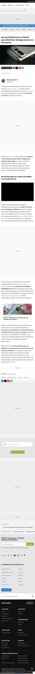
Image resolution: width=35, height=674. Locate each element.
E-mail (22, 68)
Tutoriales (20, 572)
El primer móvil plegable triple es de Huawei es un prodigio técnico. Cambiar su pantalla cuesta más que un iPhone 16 (18, 527)
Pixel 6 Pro (27, 216)
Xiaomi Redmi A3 (30, 531)
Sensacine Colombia (23, 660)
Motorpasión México (23, 663)
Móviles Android (11, 377)
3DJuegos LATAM (22, 656)
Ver (18, 452)
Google (20, 578)
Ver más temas (6, 590)
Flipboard (19, 68)
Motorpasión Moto (22, 635)
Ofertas (24, 29)
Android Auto (5, 584)
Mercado (20, 575)
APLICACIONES (19, 5)
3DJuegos (20, 611)
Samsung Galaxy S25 (18, 531)
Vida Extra (20, 614)
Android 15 (21, 584)
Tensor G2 (29, 91)
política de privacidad (23, 547)
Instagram (18, 555)
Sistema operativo (6, 575)
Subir (28, 603)
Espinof (20, 624)
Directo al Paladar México (8, 663)
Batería (30, 29)
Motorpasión (21, 632)
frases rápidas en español (10, 295)
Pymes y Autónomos (23, 645)
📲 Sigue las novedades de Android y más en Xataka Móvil (16, 25)
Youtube (15, 555)
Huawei (4, 578)
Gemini (12, 29)
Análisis (20, 569)
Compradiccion (6, 647)
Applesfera (4, 616)
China (18, 29)
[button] (12, 80)
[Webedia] (31, 1)
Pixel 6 (21, 216)
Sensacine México (22, 658)
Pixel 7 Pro (16, 89)
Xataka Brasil (5, 658)
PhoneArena (10, 156)
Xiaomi (3, 581)
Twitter (16, 68)
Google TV (5, 29)
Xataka (3, 611)
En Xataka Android (7, 315)
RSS (21, 555)
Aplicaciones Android (7, 572)
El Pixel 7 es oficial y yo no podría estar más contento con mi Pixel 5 (15, 318)
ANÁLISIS (3, 5)
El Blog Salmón (21, 643)
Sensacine (20, 622)
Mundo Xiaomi (5, 620)
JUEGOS (28, 5)
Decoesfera (5, 645)
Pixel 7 (9, 89)
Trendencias (5, 643)
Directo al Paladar (6, 632)
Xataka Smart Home (7, 618)
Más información (19, 672)
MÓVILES (10, 5)
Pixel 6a (4, 218)
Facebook (14, 68)
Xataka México (5, 656)
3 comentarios (7, 68)
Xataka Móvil (5, 614)
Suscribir (30, 544)
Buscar (32, 596)
